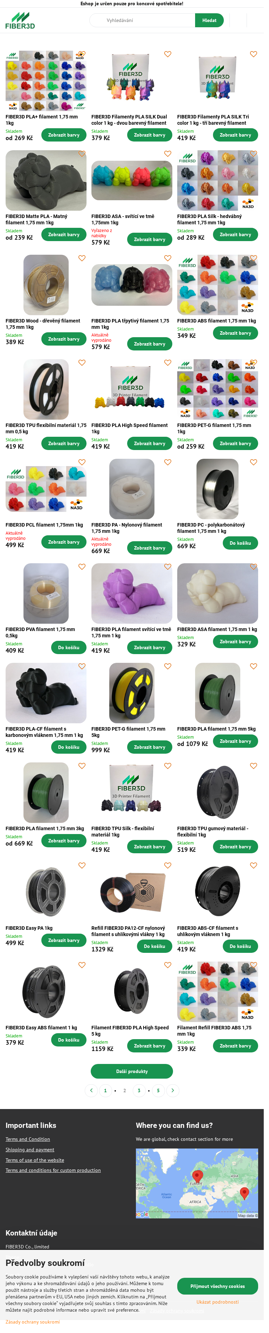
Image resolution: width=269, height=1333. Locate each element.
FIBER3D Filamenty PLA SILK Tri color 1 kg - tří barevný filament (213, 120)
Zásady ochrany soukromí (33, 1322)
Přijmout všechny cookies (218, 1286)
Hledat (209, 20)
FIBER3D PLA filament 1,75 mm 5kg (216, 729)
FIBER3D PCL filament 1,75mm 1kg (44, 525)
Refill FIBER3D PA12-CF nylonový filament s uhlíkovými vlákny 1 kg (128, 931)
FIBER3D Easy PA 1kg (29, 928)
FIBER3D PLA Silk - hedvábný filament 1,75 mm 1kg (209, 219)
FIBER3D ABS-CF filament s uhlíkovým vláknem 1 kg (207, 931)
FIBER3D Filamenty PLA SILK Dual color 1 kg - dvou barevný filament (129, 120)
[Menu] (255, 20)
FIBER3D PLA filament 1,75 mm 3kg (45, 828)
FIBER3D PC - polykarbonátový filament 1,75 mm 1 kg (211, 528)
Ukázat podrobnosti (217, 1302)
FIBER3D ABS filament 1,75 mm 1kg (216, 321)
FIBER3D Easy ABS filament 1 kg (41, 1027)
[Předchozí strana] (91, 1090)
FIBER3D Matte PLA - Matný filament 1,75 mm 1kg (36, 219)
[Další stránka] (172, 1090)
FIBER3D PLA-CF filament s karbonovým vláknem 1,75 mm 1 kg (44, 732)
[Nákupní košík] (238, 20)
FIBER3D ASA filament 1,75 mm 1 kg (217, 629)
